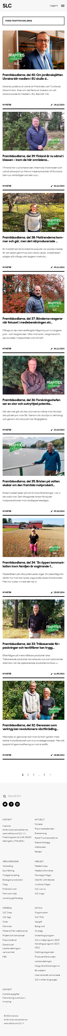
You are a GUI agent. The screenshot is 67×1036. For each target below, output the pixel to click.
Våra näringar (11, 862)
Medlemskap (41, 866)
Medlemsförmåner (44, 871)
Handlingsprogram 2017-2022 (47, 946)
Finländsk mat (10, 889)
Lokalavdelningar (43, 962)
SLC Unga (39, 894)
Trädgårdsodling (11, 875)
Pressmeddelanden (44, 829)
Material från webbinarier (15, 931)
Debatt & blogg (42, 843)
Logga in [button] (54, 6)
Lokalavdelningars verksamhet (12, 950)
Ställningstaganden (44, 952)
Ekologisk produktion (13, 880)
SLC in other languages (46, 980)
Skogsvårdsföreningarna (47, 966)
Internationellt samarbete (47, 975)
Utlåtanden (40, 847)
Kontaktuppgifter (11, 994)
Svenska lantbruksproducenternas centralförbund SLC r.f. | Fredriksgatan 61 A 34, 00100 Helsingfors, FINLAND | (17, 833)
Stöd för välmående (44, 880)
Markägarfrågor (43, 875)
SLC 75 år (39, 917)
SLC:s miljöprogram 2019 (47, 940)
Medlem (39, 862)
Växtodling (8, 866)
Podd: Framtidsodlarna (46, 838)
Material (7, 908)
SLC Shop (7, 913)
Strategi (39, 931)
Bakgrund (40, 926)
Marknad (7, 926)
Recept (38, 852)
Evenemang (41, 833)
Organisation (41, 913)
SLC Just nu (40, 889)
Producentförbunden (45, 957)
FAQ (5, 957)
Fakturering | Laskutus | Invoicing (14, 1000)
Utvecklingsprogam (44, 936)
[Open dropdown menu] (62, 5)
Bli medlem (40, 971)
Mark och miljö (10, 894)
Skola (5, 922)
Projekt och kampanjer (14, 936)
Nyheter (7, 105)
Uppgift (38, 922)
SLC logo (7, 917)
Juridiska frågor (43, 885)
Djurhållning (8, 871)
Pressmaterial (10, 940)
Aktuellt (40, 820)
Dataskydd (8, 945)
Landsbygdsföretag (13, 898)
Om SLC (38, 908)
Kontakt (7, 820)
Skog (5, 885)
